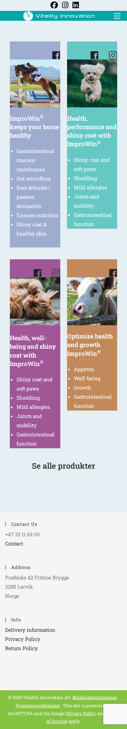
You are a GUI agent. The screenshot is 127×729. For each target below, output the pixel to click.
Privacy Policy (22, 639)
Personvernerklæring (38, 705)
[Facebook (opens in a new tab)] (54, 5)
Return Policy (21, 648)
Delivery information (30, 629)
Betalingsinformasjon (94, 697)
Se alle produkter (63, 466)
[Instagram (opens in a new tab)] (65, 5)
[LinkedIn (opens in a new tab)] (74, 5)
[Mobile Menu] (115, 15)
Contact (14, 543)
